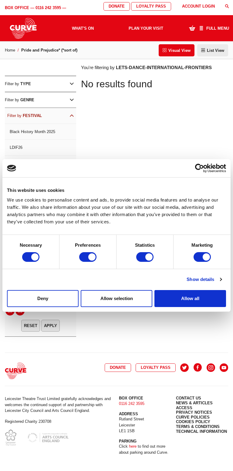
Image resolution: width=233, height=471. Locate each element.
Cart (192, 28)
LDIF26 (16, 147)
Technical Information (201, 431)
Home (10, 50)
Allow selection (116, 298)
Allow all (190, 298)
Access (184, 408)
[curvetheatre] (224, 367)
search (227, 6)
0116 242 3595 (48, 7)
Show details (200, 279)
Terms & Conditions (198, 426)
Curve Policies (193, 417)
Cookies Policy (193, 421)
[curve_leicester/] (211, 367)
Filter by (18, 84)
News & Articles (194, 403)
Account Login (198, 6)
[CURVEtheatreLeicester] (197, 367)
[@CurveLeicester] (184, 367)
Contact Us (188, 398)
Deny (42, 298)
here (133, 446)
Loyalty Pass (151, 6)
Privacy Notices (194, 412)
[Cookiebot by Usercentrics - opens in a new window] (199, 168)
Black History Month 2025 (32, 131)
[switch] (87, 257)
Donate (117, 6)
